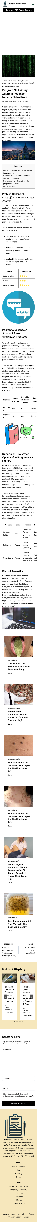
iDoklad (19, 1200)
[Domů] (3, 81)
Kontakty (18, 1174)
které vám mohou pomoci (21, 216)
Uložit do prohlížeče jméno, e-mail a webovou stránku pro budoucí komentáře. (18, 1095)
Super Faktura (19, 1204)
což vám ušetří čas (18, 515)
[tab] (14, 1021)
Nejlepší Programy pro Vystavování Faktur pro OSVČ (9, 950)
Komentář (7, 1049)
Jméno (6, 1079)
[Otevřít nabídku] (33, 4)
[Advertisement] (18, 32)
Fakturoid (19, 1193)
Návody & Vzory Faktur (10, 86)
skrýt (20, 166)
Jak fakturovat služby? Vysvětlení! (29, 948)
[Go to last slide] (5, 997)
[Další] (31, 997)
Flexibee (19, 1197)
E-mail (6, 1088)
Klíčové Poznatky (10, 186)
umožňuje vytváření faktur (21, 507)
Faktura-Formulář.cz (11, 101)
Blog (18, 1170)
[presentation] (9, 978)
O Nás (18, 1177)
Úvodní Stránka (18, 1167)
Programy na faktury (18, 1190)
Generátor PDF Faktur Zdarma (18, 10)
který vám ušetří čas (10, 211)
